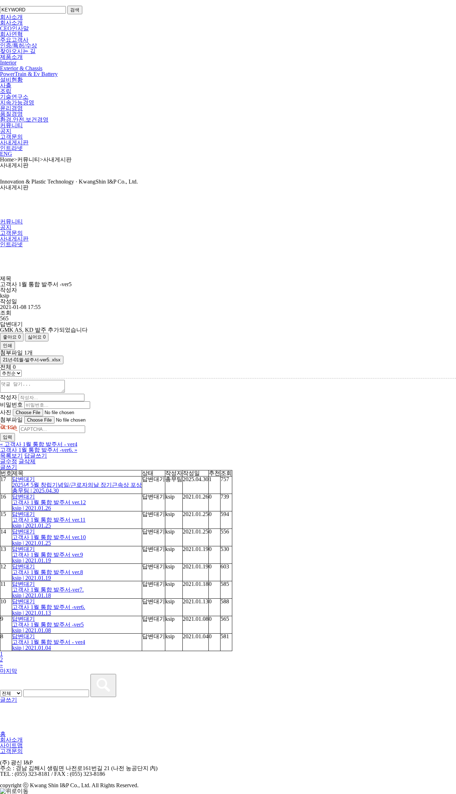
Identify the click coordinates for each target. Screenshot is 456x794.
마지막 (8, 671)
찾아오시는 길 (18, 51)
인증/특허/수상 (18, 45)
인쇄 (7, 345)
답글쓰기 (35, 456)
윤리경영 (11, 108)
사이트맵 (11, 745)
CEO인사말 (14, 28)
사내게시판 (14, 142)
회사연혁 (11, 34)
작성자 (8, 397)
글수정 (8, 461)
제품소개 (11, 57)
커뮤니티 (11, 125)
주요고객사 (14, 40)
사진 (5, 412)
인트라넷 (11, 148)
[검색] (103, 685)
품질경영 (11, 114)
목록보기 (11, 456)
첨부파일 (11, 420)
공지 (5, 131)
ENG (6, 154)
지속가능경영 (17, 102)
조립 (5, 91)
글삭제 (27, 461)
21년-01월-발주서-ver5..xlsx (32, 359)
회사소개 (11, 17)
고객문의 (11, 137)
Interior (8, 63)
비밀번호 (11, 405)
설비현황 (11, 80)
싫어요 (37, 337)
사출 (5, 85)
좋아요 (12, 337)
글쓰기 (8, 467)
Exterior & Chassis (21, 68)
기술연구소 (14, 97)
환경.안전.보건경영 (24, 120)
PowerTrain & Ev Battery (29, 74)
